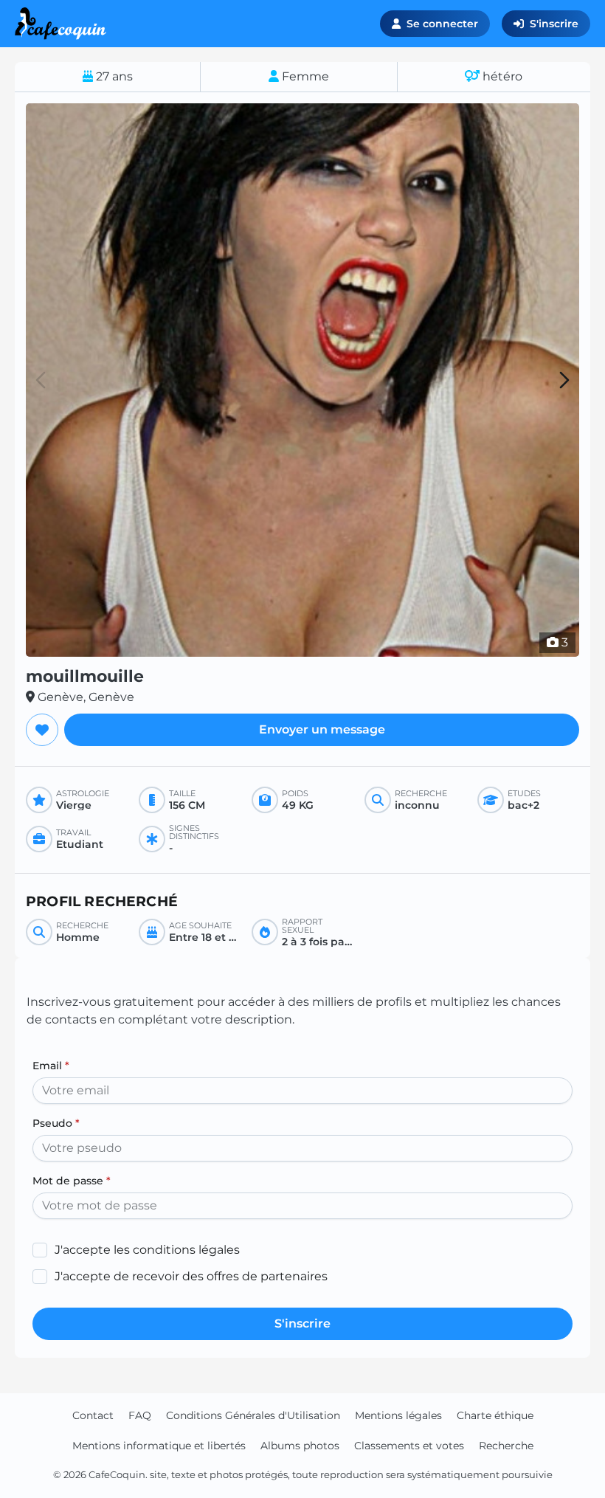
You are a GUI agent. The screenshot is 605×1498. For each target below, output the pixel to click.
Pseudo (56, 1123)
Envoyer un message (322, 729)
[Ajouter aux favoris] (42, 730)
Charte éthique (495, 1415)
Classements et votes (409, 1445)
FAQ (139, 1415)
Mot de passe (71, 1180)
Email (50, 1065)
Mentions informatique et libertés (159, 1445)
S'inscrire (554, 23)
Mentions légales (398, 1415)
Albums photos (299, 1445)
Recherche (506, 1445)
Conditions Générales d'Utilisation (253, 1415)
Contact (93, 1415)
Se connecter (442, 23)
